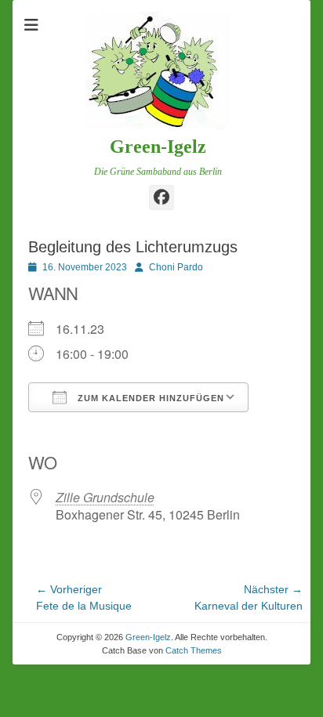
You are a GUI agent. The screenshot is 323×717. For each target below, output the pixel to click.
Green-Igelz (158, 146)
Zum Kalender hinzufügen (149, 398)
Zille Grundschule (105, 497)
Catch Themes (193, 650)
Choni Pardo (176, 267)
